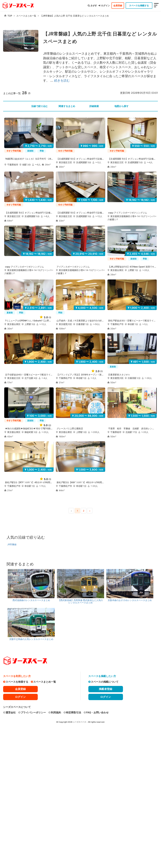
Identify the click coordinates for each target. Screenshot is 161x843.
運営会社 (11, 712)
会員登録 (117, 5)
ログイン (105, 5)
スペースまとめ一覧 (26, 15)
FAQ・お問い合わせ (97, 712)
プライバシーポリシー (33, 712)
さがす (93, 5)
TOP (10, 15)
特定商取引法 (73, 712)
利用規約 (56, 712)
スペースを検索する (17, 681)
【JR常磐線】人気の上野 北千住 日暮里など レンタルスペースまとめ (74, 15)
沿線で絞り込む (39, 106)
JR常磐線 (12, 544)
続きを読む (62, 80)
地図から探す (121, 106)
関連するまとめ (67, 106)
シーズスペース (79, 722)
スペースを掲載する (139, 5)
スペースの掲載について (105, 681)
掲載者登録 (105, 689)
